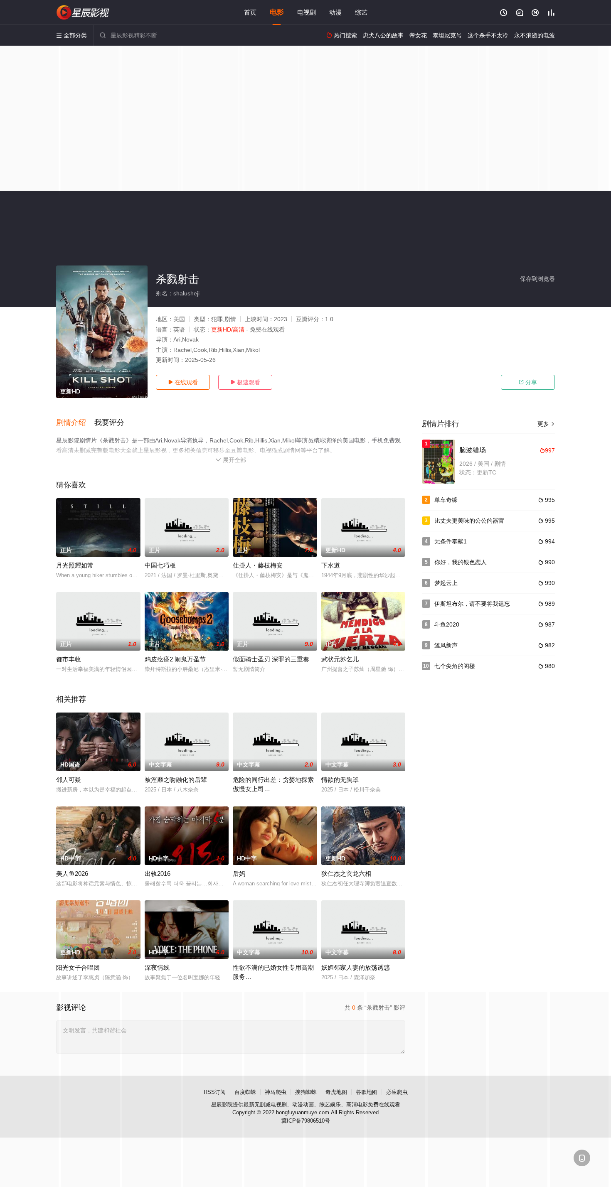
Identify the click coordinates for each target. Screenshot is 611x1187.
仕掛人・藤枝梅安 (258, 565)
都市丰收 (68, 659)
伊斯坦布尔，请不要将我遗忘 (472, 603)
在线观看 (183, 382)
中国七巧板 (160, 565)
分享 (528, 382)
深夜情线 (157, 967)
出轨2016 (157, 873)
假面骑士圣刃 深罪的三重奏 (271, 659)
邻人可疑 (68, 779)
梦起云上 (446, 583)
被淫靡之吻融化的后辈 (176, 779)
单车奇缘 (446, 499)
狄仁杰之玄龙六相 (346, 873)
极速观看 (245, 382)
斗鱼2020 (446, 624)
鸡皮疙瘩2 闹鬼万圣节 (175, 659)
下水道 (330, 565)
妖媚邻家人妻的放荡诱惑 (355, 967)
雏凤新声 (446, 645)
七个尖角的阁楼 (454, 666)
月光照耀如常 (75, 565)
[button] (75, 423)
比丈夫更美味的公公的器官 (469, 520)
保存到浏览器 (537, 278)
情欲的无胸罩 (340, 779)
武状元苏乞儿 (340, 659)
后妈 (239, 873)
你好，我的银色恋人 (460, 562)
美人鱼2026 (72, 873)
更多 (546, 423)
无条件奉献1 (450, 541)
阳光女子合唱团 (78, 967)
